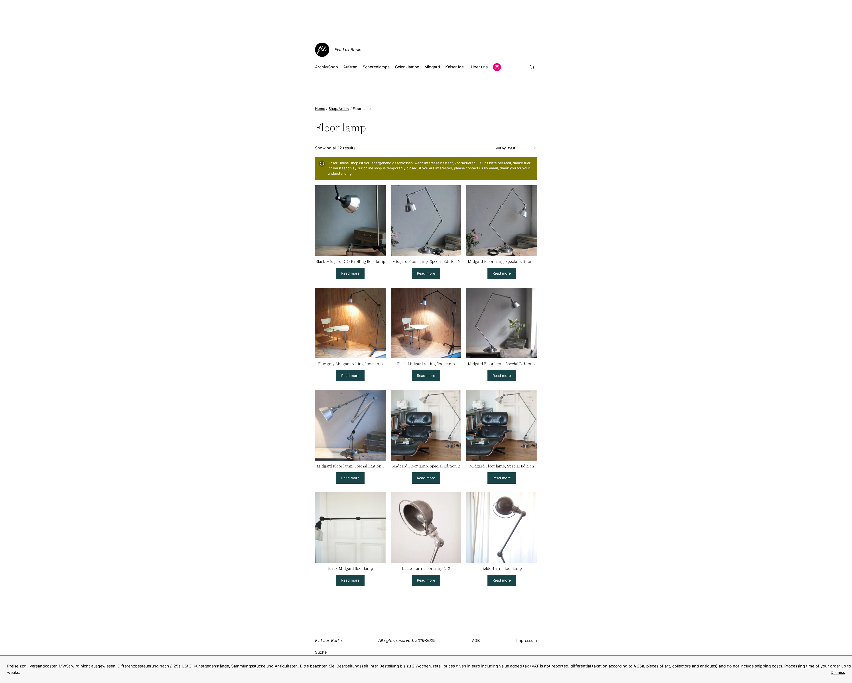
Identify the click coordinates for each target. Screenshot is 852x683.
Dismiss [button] (838, 672)
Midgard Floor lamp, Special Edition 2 (426, 466)
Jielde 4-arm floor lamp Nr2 (426, 568)
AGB (476, 640)
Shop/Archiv (339, 108)
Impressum (526, 640)
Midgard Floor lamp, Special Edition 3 (350, 466)
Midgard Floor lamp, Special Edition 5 (501, 261)
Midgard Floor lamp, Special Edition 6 (426, 261)
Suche (321, 652)
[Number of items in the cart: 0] (532, 67)
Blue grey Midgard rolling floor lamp (350, 363)
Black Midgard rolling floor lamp (426, 363)
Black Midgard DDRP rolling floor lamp (350, 261)
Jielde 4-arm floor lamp (501, 568)
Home (320, 108)
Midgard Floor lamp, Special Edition (501, 466)
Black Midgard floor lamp (350, 568)
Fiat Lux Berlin (348, 49)
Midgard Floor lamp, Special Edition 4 (501, 363)
